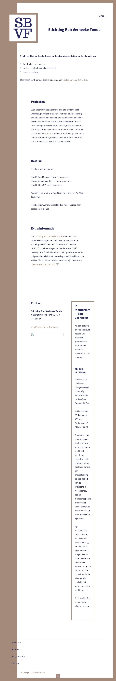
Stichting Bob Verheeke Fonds (74, 29)
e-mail (48, 133)
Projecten (16, 642)
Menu (102, 16)
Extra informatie (19, 656)
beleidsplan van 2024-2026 (74, 80)
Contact (15, 663)
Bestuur (15, 649)
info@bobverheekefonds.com (45, 327)
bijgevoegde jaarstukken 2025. (45, 264)
